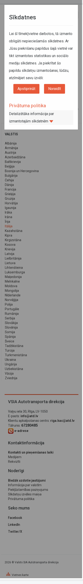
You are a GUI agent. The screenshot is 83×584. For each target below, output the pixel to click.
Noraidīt (54, 89)
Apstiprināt (26, 89)
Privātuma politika (27, 105)
